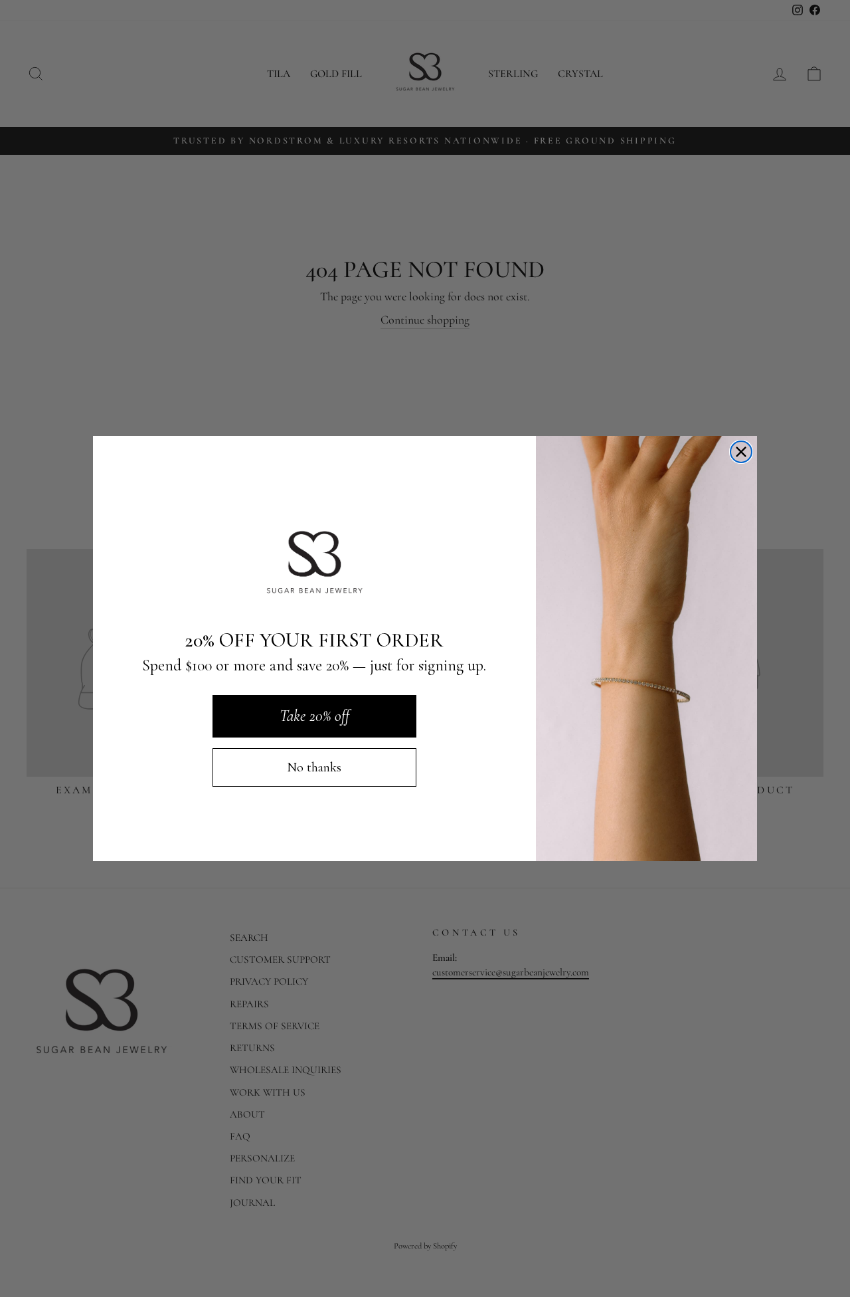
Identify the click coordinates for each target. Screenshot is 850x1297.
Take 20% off (314, 716)
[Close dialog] (741, 451)
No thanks (314, 767)
